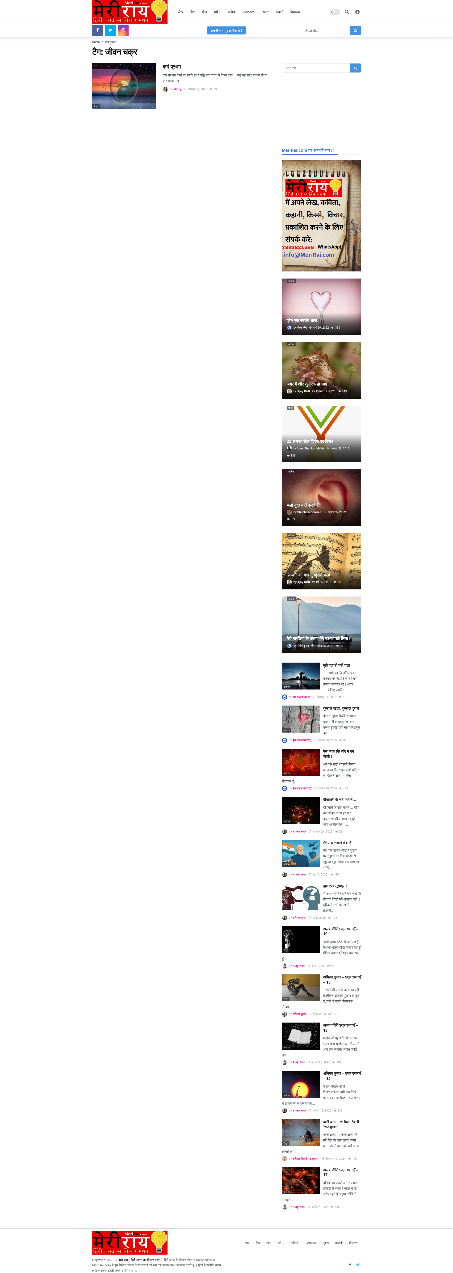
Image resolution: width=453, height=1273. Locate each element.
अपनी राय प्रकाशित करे (226, 30)
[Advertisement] (321, 109)
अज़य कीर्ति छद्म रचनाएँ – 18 (340, 1027)
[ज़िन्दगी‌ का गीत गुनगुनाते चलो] (321, 561)
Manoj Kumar (301, 697)
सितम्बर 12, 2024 (336, 1158)
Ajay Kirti (299, 966)
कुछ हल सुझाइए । (335, 885)
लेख (96, 106)
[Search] (347, 11)
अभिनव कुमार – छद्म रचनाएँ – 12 (342, 1075)
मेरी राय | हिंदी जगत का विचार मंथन (139, 1259)
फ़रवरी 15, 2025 (320, 1062)
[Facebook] (97, 30)
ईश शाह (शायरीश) (302, 740)
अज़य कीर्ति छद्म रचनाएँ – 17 (340, 1172)
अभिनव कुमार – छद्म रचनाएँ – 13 (342, 979)
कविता (291, 281)
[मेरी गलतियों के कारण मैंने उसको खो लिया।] (321, 624)
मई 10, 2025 (320, 874)
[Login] (357, 11)
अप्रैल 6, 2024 (319, 1207)
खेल (290, 408)
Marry (177, 89)
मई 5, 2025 (319, 917)
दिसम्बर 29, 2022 (197, 89)
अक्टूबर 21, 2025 (322, 831)
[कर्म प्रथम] (124, 86)
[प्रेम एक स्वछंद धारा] (321, 307)
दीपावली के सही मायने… (339, 799)
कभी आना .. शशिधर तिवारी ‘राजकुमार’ (341, 1124)
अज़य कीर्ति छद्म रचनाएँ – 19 (340, 931)
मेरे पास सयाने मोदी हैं (337, 842)
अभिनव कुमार (299, 831)
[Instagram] (123, 30)
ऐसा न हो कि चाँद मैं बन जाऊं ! (338, 754)
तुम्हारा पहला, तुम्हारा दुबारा (341, 708)
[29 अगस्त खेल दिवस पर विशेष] (321, 434)
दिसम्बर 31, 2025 (326, 697)
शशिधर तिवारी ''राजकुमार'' (306, 1158)
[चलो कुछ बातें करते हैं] (321, 497)
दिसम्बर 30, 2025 (327, 740)
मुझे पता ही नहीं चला (336, 665)
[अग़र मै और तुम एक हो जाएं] (321, 370)
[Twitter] (110, 30)
